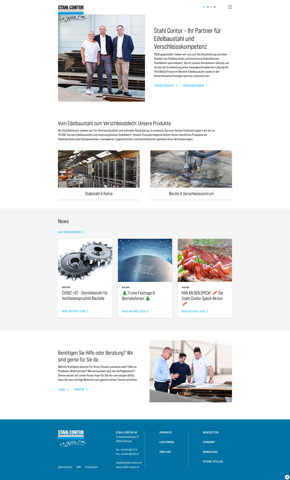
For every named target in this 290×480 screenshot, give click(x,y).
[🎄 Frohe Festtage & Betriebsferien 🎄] (145, 260)
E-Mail (62, 389)
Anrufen (79, 389)
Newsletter (211, 432)
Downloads (210, 452)
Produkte (166, 432)
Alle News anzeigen (69, 232)
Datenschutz (65, 467)
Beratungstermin (194, 85)
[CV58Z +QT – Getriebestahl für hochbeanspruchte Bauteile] (85, 260)
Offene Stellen (213, 461)
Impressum (91, 467)
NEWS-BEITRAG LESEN (73, 311)
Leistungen (167, 442)
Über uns (165, 452)
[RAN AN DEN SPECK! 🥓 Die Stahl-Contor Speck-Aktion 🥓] (205, 260)
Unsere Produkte (164, 85)
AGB (78, 467)
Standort (209, 442)
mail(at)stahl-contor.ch (129, 462)
